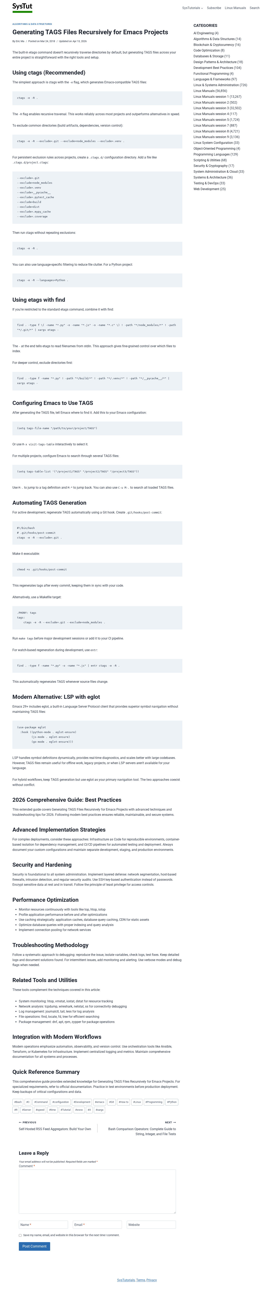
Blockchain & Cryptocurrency (214, 45)
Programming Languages (212, 154)
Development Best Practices (213, 68)
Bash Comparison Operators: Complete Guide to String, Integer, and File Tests (142, 1128)
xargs (100, 1109)
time (52, 1109)
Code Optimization (207, 50)
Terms (140, 1280)
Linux (137, 1101)
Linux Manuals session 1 (211, 97)
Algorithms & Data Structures (32, 24)
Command (41, 1101)
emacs (99, 1101)
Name (25, 1224)
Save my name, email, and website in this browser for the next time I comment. (71, 1235)
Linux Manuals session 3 (211, 108)
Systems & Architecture (210, 177)
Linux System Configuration (213, 143)
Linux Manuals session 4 (211, 114)
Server (26, 1109)
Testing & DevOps (206, 183)
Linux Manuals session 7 (211, 125)
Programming (153, 1101)
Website (134, 1224)
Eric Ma (20, 41)
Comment (27, 1166)
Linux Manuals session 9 (211, 137)
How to (123, 1101)
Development (82, 1101)
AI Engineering (204, 33)
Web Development (206, 189)
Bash (18, 1101)
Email (79, 1224)
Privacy (151, 1280)
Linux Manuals (235, 8)
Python (172, 1101)
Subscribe (214, 8)
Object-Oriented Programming (214, 148)
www (79, 1109)
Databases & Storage (208, 56)
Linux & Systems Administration (216, 85)
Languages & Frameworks (212, 79)
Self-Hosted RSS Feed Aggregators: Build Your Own (55, 1126)
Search (255, 8)
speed (40, 1109)
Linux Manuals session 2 (211, 102)
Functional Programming (211, 74)
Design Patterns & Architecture (215, 62)
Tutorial (66, 1109)
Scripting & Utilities (207, 160)
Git (111, 1101)
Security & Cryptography (211, 166)
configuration (60, 1101)
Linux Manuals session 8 (211, 131)
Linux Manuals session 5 (211, 120)
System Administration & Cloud (216, 171)
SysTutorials (126, 1280)
